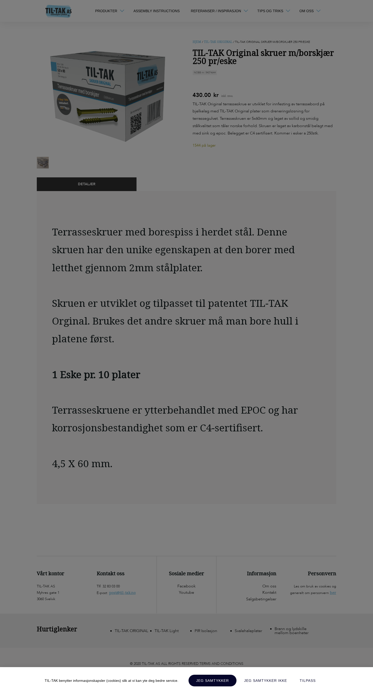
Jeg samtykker (212, 681)
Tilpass (308, 681)
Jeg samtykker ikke (265, 681)
